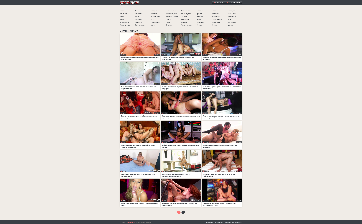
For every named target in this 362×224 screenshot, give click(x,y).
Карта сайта (238, 222)
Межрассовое (231, 16)
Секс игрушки (216, 22)
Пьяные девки (124, 22)
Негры (153, 19)
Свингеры (184, 22)
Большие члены (186, 11)
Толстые (199, 25)
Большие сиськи (171, 11)
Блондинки (154, 11)
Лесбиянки (200, 16)
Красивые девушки (172, 16)
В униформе (231, 11)
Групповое (200, 14)
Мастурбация (216, 16)
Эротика (230, 25)
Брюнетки (200, 11)
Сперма (153, 25)
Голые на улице (186, 14)
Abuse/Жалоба (229, 222)
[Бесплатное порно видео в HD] (131, 2)
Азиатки (122, 11)
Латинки (184, 16)
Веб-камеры (123, 14)
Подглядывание (217, 19)
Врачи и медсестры (172, 14)
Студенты (169, 25)
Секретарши (200, 22)
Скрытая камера (140, 25)
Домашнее (215, 14)
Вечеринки (138, 14)
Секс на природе (125, 25)
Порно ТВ (230, 19)
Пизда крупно (185, 19)
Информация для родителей (215, 222)
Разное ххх (138, 22)
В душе (214, 11)
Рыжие (168, 22)
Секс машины (231, 22)
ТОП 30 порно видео (234, 2)
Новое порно (219, 2)
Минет (122, 19)
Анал (136, 11)
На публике (138, 19)
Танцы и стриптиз (186, 25)
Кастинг (137, 16)
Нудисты (168, 19)
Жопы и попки (231, 14)
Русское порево (155, 22)
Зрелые (122, 16)
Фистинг (214, 25)
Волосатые (154, 14)
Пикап (199, 19)
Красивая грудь (155, 16)
